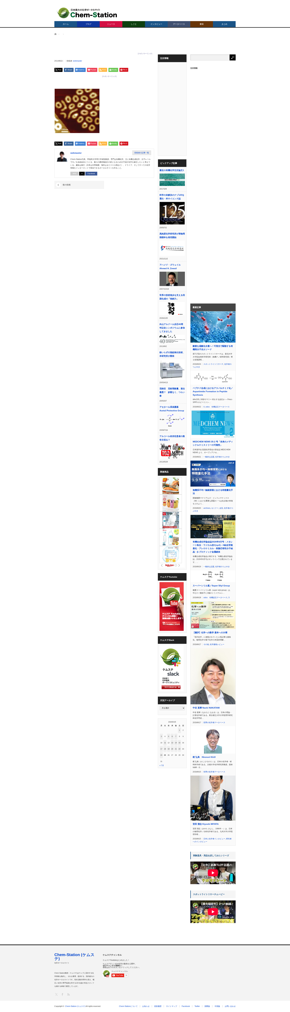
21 (176, 749)
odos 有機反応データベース (218, 407)
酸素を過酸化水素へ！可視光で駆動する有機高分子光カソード (213, 348)
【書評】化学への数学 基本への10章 (210, 632)
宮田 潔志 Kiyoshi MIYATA (206, 824)
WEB (74, 173)
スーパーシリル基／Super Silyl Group (211, 585)
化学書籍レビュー (217, 644)
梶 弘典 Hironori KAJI (204, 757)
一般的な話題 (208, 457)
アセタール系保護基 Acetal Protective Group (172, 409)
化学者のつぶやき (222, 457)
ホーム (66, 24)
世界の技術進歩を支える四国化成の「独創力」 (172, 297)
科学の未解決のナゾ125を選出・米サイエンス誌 (172, 197)
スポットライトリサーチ (213, 364)
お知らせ (146, 1006)
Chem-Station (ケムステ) (74, 956)
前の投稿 (67, 185)
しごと (134, 24)
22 (179, 749)
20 (172, 749)
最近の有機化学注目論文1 (172, 170)
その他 (206, 644)
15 (179, 743)
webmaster (77, 61)
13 (172, 743)
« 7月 (162, 765)
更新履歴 (157, 1006)
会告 (221, 508)
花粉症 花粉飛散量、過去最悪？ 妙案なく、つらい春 (172, 392)
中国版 (217, 1006)
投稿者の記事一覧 (141, 153)
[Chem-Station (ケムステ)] (87, 13)
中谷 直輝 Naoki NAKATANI (206, 708)
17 (161, 749)
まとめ (224, 24)
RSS (68, 994)
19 (168, 749)
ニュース (111, 24)
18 (165, 749)
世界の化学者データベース (214, 722)
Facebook (91, 173)
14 (176, 743)
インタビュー (156, 24)
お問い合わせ (230, 1006)
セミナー (215, 508)
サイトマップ (171, 1006)
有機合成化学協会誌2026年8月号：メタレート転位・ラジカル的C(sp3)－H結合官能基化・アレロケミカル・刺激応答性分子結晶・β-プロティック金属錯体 (213, 547)
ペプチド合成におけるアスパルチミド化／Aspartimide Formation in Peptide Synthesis (213, 391)
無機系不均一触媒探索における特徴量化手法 (213, 492)
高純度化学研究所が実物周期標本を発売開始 (172, 235)
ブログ (88, 24)
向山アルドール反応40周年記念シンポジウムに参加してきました (172, 328)
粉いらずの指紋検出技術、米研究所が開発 (172, 354)
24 (161, 755)
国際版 (207, 1006)
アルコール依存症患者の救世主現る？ (172, 438)
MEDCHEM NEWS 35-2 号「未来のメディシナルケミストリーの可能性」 (213, 443)
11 (165, 743)
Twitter (197, 1006)
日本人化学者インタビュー (214, 839)
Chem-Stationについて (128, 1006)
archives (206, 508)
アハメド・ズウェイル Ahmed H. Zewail (170, 267)
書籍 (202, 24)
